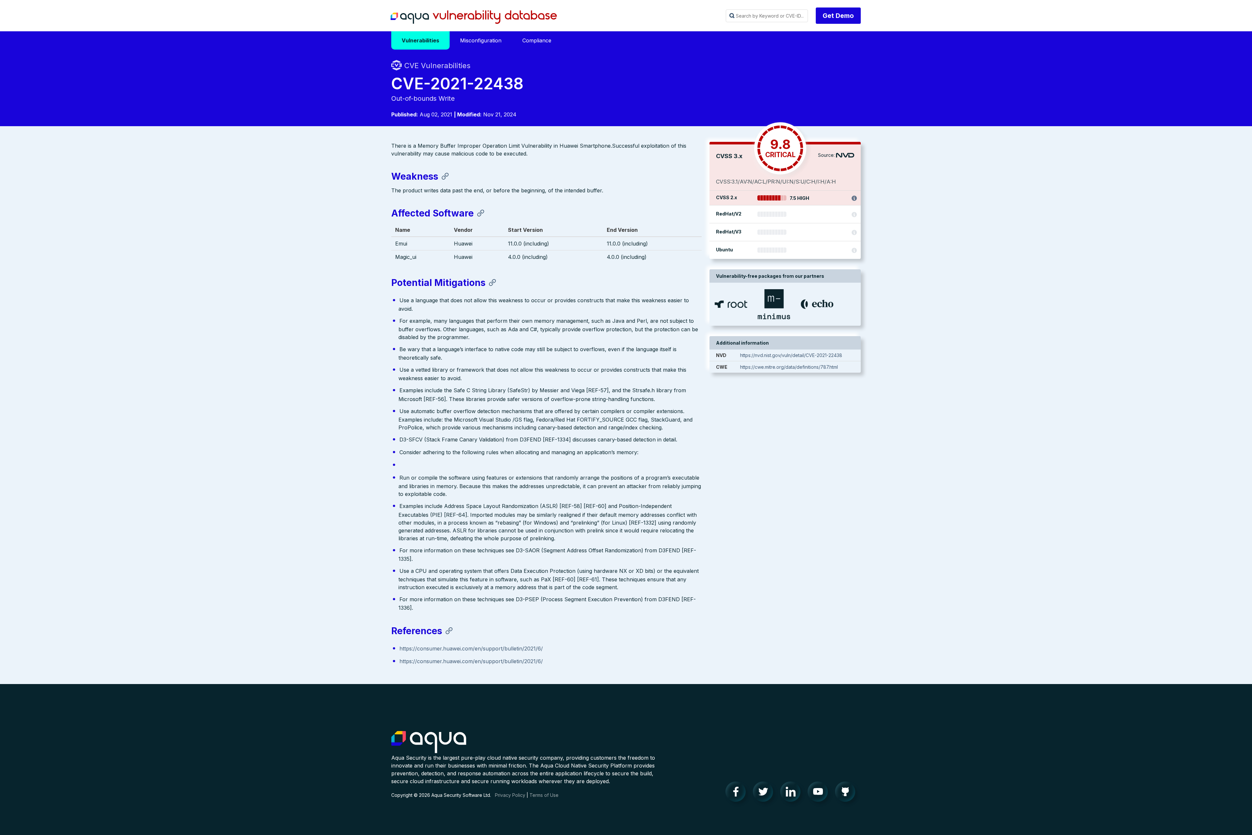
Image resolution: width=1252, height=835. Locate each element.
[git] (847, 793)
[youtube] (819, 793)
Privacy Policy (510, 795)
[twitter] (765, 793)
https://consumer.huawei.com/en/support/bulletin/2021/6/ (471, 648)
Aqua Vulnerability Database (474, 17)
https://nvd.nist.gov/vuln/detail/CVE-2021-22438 (791, 355)
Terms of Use (544, 795)
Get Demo (838, 16)
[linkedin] (792, 793)
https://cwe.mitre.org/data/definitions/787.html (789, 367)
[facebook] (737, 793)
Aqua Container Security (428, 742)
